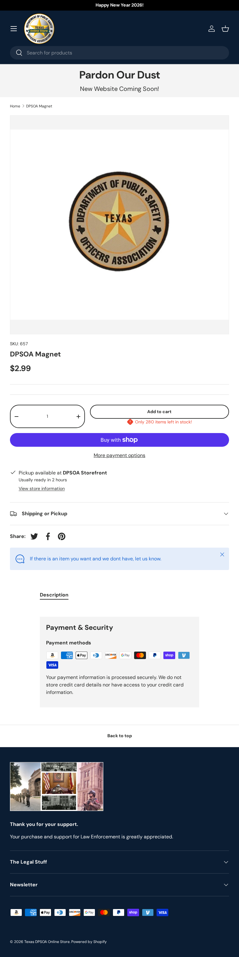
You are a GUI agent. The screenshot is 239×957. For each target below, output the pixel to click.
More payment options (119, 455)
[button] (225, 28)
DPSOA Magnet (39, 106)
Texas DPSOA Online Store (47, 941)
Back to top (119, 735)
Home (15, 106)
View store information (42, 488)
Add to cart (159, 411)
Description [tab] (54, 595)
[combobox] (119, 52)
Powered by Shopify (89, 941)
